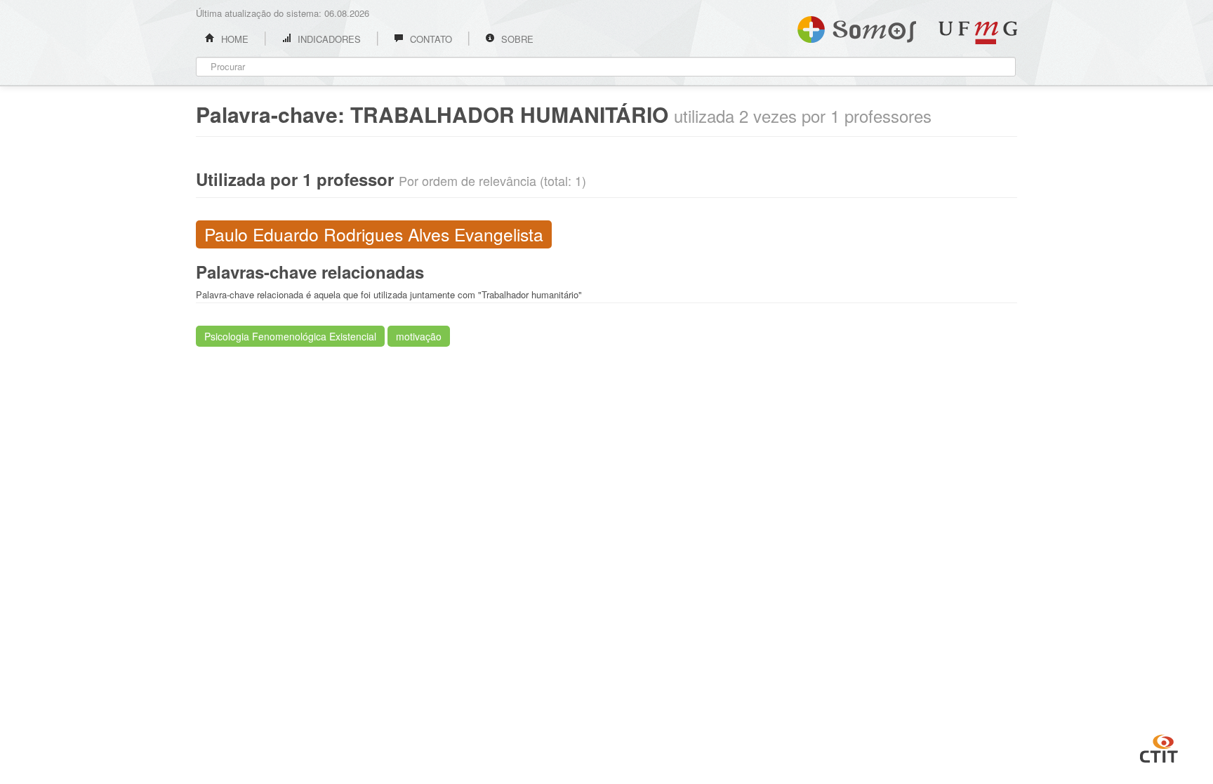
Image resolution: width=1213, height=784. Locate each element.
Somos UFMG (856, 26)
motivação (419, 336)
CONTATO (429, 39)
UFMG (978, 32)
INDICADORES (328, 39)
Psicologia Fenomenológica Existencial (290, 336)
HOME (233, 39)
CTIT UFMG (1159, 747)
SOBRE (515, 39)
